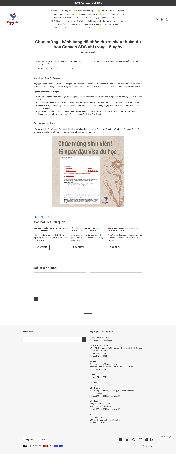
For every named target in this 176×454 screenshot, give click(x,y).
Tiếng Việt (29, 440)
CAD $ (42, 440)
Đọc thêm (41, 247)
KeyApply (150, 446)
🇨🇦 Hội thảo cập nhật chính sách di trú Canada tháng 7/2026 (123, 229)
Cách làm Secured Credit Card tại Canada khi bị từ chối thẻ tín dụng (85, 229)
